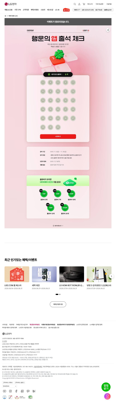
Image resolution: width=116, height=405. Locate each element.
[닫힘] (58, 225)
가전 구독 (17, 10)
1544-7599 (27, 347)
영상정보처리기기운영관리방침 (66, 324)
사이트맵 (4, 324)
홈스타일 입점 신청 (53, 327)
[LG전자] (11, 4)
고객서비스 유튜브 (7, 382)
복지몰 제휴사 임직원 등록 (9, 327)
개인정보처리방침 (35, 324)
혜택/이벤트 (35, 10)
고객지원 (26, 10)
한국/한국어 (6, 386)
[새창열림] (77, 10)
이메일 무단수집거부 (22, 324)
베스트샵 (50, 10)
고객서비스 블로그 (19, 382)
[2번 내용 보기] (60, 294)
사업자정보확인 (38, 366)
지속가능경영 (99, 4)
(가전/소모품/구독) (29, 344)
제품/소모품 (8, 10)
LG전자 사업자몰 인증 (25, 327)
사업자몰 (108, 4)
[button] (74, 4)
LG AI (57, 10)
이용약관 (11, 324)
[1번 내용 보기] (57, 294)
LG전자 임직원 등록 (82, 324)
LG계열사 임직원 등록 (96, 324)
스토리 (43, 10)
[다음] (111, 276)
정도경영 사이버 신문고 (40, 327)
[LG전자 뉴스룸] (22, 391)
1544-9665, (31, 349)
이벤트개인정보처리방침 (48, 324)
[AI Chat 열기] (107, 396)
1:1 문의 (4, 341)
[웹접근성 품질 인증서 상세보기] (30, 397)
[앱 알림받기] (106, 387)
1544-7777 (47, 349)
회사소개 (89, 4)
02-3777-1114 (18, 338)
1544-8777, (24, 352)
